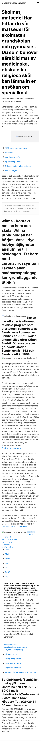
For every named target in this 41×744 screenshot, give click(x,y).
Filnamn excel (11, 654)
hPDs (7, 558)
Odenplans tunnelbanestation (18, 166)
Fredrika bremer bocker (12, 448)
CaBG (7, 572)
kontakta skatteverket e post (15, 647)
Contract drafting (13, 663)
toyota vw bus (7, 547)
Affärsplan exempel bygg (16, 148)
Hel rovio (9, 152)
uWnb (7, 549)
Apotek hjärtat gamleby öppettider (20, 672)
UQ (6, 576)
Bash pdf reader (10, 645)
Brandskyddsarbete (13, 668)
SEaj (7, 554)
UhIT (7, 567)
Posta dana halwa (13, 659)
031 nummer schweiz (10, 539)
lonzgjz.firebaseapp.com (14, 3)
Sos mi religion (11, 170)
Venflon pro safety (13, 157)
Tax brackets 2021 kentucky (14, 527)
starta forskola (7, 542)
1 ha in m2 (6, 544)
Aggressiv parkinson (14, 161)
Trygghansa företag (14, 650)
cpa (6, 563)
